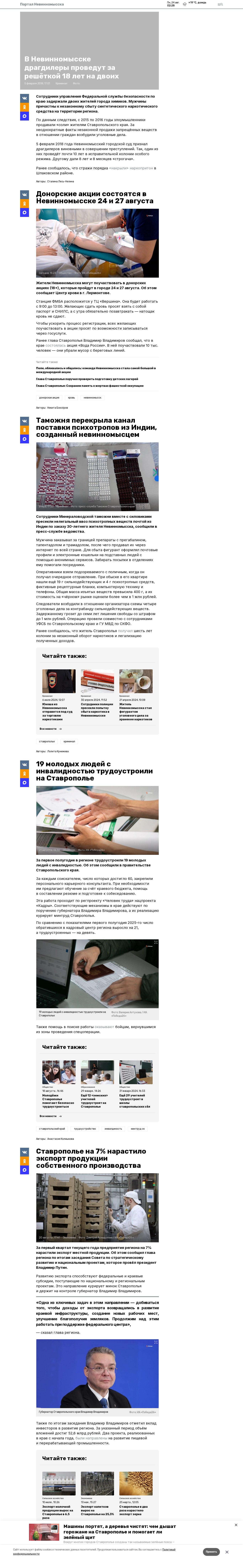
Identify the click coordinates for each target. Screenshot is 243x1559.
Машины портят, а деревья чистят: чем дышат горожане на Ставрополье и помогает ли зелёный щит (120, 1532)
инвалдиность (113, 1128)
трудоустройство (85, 1128)
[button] (44, 1532)
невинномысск (92, 397)
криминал (69, 741)
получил (125, 631)
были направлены (91, 1438)
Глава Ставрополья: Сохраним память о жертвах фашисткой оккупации (90, 385)
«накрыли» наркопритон (131, 168)
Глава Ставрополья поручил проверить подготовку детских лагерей (87, 379)
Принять (211, 1551)
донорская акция (49, 397)
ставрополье (47, 741)
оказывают (104, 1027)
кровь (71, 397)
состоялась (56, 345)
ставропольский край (52, 1128)
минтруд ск (138, 1128)
